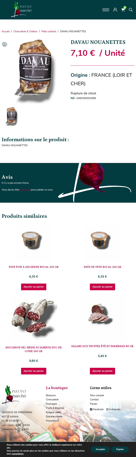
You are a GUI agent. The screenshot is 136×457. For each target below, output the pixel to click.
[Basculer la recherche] (131, 9)
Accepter (100, 449)
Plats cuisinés (48, 31)
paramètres (17, 453)
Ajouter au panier (34, 286)
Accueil (5, 31)
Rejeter (120, 449)
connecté (25, 189)
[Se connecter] (115, 9)
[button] (61, 43)
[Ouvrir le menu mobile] (105, 9)
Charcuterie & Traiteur (25, 31)
